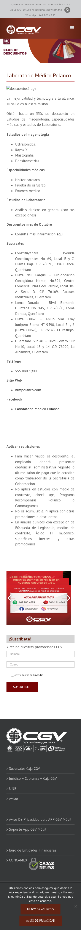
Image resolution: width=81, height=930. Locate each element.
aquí (60, 234)
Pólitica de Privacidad (32, 674)
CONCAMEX (18, 860)
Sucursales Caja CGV (24, 768)
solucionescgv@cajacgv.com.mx (42, 9)
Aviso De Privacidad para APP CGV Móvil (40, 819)
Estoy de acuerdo (40, 909)
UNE (12, 788)
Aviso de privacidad (40, 920)
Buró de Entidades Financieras (32, 850)
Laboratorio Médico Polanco (37, 409)
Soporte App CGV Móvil (27, 829)
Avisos (14, 798)
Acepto (28, 674)
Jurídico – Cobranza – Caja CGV (33, 778)
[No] (75, 906)
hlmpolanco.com (28, 390)
